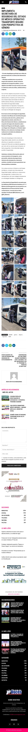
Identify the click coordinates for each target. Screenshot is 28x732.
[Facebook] (3, 33)
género (15, 334)
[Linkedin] (13, 33)
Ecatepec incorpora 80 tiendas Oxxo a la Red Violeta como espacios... (17, 612)
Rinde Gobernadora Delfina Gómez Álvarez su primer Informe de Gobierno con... (18, 643)
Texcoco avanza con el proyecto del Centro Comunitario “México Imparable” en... (17, 604)
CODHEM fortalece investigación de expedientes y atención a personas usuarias (18, 619)
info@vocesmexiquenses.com (17, 714)
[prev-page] (3, 422)
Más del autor (7, 392)
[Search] (26, 2)
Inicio (3, 5)
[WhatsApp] (10, 33)
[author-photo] (14, 379)
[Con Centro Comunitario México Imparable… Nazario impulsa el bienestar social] (5, 407)
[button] (2, 2)
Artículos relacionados (10, 390)
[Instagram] (14, 724)
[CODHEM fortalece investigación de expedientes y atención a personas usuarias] (5, 398)
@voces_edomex (14, 594)
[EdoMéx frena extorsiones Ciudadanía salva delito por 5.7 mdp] (5, 416)
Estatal (6, 5)
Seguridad (4, 336)
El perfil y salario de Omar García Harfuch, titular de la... (17, 635)
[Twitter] (6, 33)
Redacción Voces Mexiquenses (10, 30)
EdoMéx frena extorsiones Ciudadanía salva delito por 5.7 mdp (18, 416)
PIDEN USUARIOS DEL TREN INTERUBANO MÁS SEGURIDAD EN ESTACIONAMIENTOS (8, 357)
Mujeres (20, 334)
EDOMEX (10, 334)
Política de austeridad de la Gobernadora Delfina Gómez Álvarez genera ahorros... (18, 651)
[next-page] (5, 422)
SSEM (9, 336)
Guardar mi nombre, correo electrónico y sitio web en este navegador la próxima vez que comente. (14, 459)
